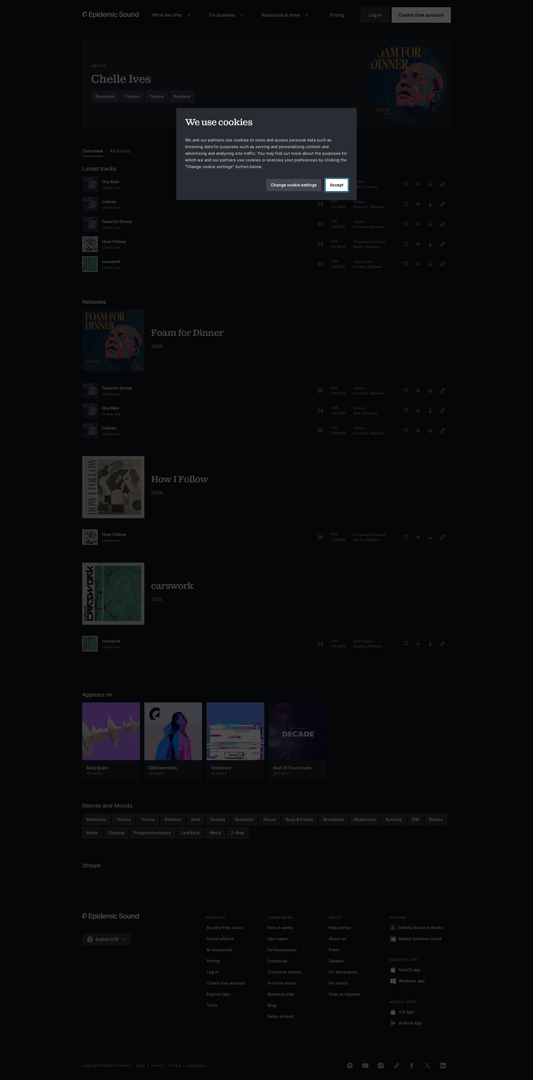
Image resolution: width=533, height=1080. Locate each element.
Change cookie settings (294, 185)
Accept (336, 185)
